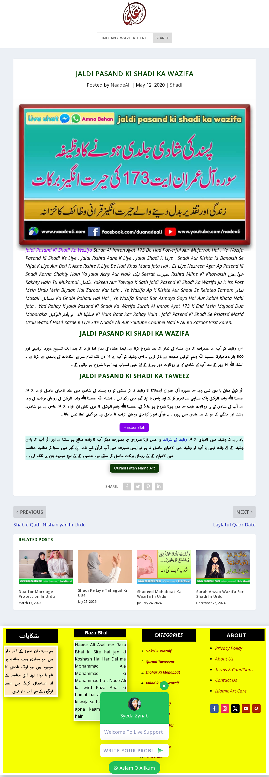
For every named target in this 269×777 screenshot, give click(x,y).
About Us (224, 659)
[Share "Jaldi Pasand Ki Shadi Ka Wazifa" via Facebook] (127, 486)
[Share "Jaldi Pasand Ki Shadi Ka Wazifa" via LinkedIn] (158, 486)
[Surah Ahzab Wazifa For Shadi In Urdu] (223, 567)
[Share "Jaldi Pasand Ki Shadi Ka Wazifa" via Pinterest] (148, 486)
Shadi (176, 85)
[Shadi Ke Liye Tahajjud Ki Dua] (105, 566)
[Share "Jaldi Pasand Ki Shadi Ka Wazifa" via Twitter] (137, 486)
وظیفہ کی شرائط (175, 439)
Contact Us (226, 680)
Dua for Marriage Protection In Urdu (37, 594)
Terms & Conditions (234, 670)
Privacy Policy (228, 648)
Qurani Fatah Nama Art (134, 468)
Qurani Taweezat (160, 661)
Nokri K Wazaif (158, 650)
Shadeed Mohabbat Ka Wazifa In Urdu (159, 594)
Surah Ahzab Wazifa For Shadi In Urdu (220, 594)
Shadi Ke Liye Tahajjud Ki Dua (102, 593)
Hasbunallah (134, 427)
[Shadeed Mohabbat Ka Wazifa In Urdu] (164, 567)
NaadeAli (121, 85)
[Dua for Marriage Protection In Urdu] (46, 567)
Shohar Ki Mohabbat (163, 672)
